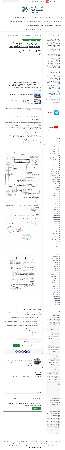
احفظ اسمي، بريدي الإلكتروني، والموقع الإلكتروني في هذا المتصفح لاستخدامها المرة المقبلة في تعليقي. (25, 404)
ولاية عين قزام (56, 286)
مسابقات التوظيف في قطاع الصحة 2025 (53, 425)
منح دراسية (57, 183)
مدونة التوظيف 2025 (55, 402)
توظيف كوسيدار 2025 (55, 367)
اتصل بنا (51, 446)
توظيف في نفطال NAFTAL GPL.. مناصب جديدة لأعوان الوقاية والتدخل (53, 54)
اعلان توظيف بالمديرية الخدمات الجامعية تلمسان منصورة (21, 94)
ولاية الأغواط (57, 199)
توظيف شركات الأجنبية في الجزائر (54, 354)
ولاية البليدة (57, 201)
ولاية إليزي (57, 197)
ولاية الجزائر (57, 207)
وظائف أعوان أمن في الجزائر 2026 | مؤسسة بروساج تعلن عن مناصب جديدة (53, 99)
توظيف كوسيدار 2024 (55, 364)
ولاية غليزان (57, 290)
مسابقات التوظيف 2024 (22, 339)
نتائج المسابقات (19, 21)
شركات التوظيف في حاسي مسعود (53, 379)
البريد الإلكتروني (37, 398)
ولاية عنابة (57, 278)
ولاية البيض (57, 205)
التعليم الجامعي (55, 152)
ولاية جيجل (57, 264)
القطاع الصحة (40, 17)
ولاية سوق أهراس (55, 274)
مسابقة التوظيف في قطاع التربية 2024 (53, 430)
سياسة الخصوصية (36, 446)
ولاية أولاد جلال (56, 195)
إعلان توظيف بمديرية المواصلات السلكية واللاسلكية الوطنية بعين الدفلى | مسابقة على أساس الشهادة (53, 81)
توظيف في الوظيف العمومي (54, 360)
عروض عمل (37, 36)
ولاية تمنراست (56, 248)
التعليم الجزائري (58, 25)
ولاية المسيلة (56, 217)
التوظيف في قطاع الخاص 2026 (54, 327)
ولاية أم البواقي (56, 193)
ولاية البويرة (57, 203)
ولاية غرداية (57, 288)
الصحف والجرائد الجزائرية (54, 158)
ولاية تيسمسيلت (56, 258)
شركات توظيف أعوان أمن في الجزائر (53, 381)
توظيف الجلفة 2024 (56, 341)
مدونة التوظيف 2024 (34, 339)
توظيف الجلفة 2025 (55, 343)
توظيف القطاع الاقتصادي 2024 (54, 345)
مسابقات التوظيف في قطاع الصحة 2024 (53, 422)
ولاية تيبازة (57, 254)
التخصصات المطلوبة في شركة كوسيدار (53, 320)
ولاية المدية (57, 215)
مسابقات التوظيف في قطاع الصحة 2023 (53, 419)
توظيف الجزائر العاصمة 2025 (54, 336)
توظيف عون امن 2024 (55, 356)
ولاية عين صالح (56, 284)
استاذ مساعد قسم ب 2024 (55, 317)
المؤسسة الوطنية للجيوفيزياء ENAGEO (53, 329)
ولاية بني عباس (56, 239)
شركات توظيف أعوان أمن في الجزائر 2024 (54, 384)
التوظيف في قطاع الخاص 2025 (54, 325)
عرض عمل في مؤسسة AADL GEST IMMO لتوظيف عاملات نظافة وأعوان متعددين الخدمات (53, 41)
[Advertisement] (23, 67)
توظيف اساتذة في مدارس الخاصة (54, 332)
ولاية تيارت (57, 252)
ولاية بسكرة (57, 235)
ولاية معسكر (56, 298)
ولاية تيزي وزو (56, 256)
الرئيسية (60, 17)
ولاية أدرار (57, 191)
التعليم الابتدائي (55, 148)
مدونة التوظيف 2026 (55, 404)
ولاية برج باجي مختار (55, 231)
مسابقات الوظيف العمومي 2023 (53, 428)
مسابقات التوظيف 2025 (55, 409)
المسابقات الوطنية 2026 (43, 21)
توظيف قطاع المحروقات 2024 (54, 362)
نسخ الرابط (16, 346)
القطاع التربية (47, 17)
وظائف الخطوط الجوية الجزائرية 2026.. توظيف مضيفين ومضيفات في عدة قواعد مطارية (53, 73)
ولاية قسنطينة (56, 294)
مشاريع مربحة (43, 25)
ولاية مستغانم (56, 296)
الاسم (39, 393)
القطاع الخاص (34, 17)
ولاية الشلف (57, 211)
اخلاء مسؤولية (28, 446)
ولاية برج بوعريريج (55, 233)
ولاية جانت (57, 262)
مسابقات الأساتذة (33, 21)
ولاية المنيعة (56, 221)
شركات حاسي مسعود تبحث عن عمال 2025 (54, 393)
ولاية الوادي (57, 225)
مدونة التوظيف (56, 398)
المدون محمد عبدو (35, 54)
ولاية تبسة (57, 242)
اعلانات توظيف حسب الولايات (33, 25)
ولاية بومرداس (56, 241)
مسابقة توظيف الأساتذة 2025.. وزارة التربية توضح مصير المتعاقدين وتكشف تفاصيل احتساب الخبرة (53, 47)
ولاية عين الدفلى (56, 280)
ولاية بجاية (57, 229)
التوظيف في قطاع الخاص (55, 322)
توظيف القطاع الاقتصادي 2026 (54, 349)
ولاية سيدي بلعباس (55, 276)
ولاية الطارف (57, 213)
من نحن (59, 446)
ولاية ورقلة (57, 302)
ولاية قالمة (57, 292)
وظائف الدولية (50, 25)
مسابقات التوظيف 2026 (55, 411)
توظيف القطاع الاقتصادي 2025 (54, 347)
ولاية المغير (57, 219)
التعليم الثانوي (55, 150)
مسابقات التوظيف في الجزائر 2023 (53, 413)
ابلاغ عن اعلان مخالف (8, 446)
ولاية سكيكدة (56, 272)
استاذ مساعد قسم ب (56, 315)
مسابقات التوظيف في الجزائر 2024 (31, 342)
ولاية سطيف (57, 268)
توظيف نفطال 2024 (56, 369)
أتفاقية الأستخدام (45, 446)
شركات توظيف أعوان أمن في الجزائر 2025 (54, 387)
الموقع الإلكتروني (18, 398)
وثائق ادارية (25, 21)
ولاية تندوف (57, 250)
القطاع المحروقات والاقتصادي (18, 17)
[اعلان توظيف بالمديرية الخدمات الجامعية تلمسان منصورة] (37, 96)
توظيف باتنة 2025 (56, 351)
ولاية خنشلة (57, 266)
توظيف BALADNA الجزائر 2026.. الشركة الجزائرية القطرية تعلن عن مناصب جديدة (54, 88)
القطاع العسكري (28, 17)
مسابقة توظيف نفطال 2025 (54, 433)
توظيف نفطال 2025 (56, 371)
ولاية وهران (57, 304)
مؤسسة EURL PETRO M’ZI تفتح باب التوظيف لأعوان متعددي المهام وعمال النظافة (53, 94)
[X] (28, 365)
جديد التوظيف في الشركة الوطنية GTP (53, 374)
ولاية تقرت (57, 244)
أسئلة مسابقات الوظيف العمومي (55, 21)
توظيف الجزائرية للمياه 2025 (54, 338)
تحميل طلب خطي (13, 318)
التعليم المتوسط (54, 154)
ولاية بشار (57, 237)
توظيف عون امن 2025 (55, 358)
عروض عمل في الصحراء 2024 (54, 396)
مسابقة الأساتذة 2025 (53, 173)
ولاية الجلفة (57, 209)
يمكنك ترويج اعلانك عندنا (19, 446)
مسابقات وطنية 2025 (53, 171)
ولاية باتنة (57, 227)
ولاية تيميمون (56, 260)
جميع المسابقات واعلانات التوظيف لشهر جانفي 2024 (53, 377)
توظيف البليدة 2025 (56, 334)
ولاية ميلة (57, 300)
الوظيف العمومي (54, 17)
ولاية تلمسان (57, 246)
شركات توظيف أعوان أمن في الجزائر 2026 (54, 390)
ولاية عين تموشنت (55, 282)
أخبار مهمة (12, 21)
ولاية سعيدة (57, 270)
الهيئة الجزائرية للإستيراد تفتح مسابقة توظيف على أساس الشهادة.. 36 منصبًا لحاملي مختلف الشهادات (53, 66)
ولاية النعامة (57, 223)
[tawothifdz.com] (32, 9)
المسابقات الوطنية (55, 169)
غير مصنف (57, 177)
